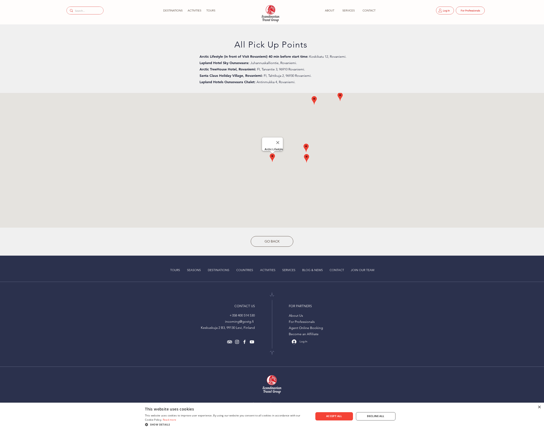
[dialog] (272, 416)
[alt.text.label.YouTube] (252, 342)
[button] (172, 10)
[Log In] (292, 341)
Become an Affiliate (304, 334)
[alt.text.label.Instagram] (237, 342)
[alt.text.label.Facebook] (244, 342)
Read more (169, 420)
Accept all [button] (334, 416)
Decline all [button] (375, 416)
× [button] (539, 407)
